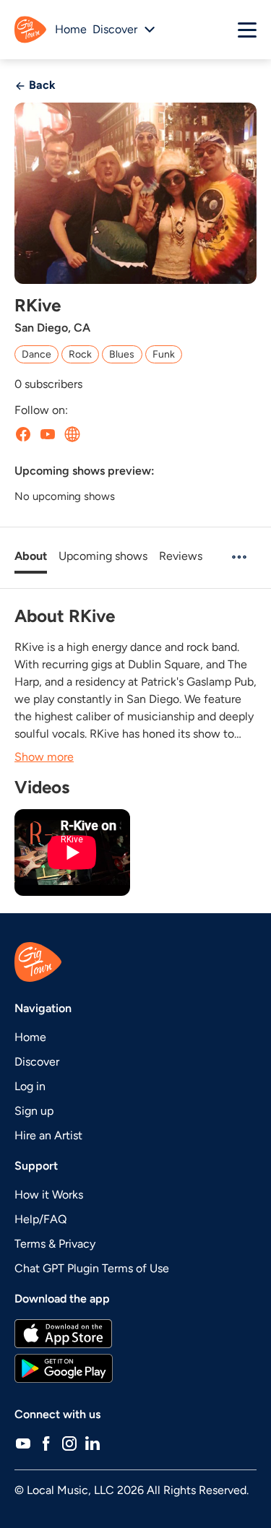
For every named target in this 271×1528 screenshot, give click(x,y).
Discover (36, 1062)
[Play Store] (135, 1368)
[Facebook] (46, 1443)
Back (41, 85)
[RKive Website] (72, 433)
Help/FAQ (40, 1219)
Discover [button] (115, 29)
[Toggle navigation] (247, 29)
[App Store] (135, 1333)
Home (71, 29)
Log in (30, 1086)
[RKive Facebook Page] (23, 433)
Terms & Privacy (54, 1244)
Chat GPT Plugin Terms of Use (91, 1268)
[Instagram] (69, 1443)
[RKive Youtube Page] (47, 433)
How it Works (48, 1194)
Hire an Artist (48, 1135)
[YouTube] (23, 1443)
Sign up (33, 1111)
